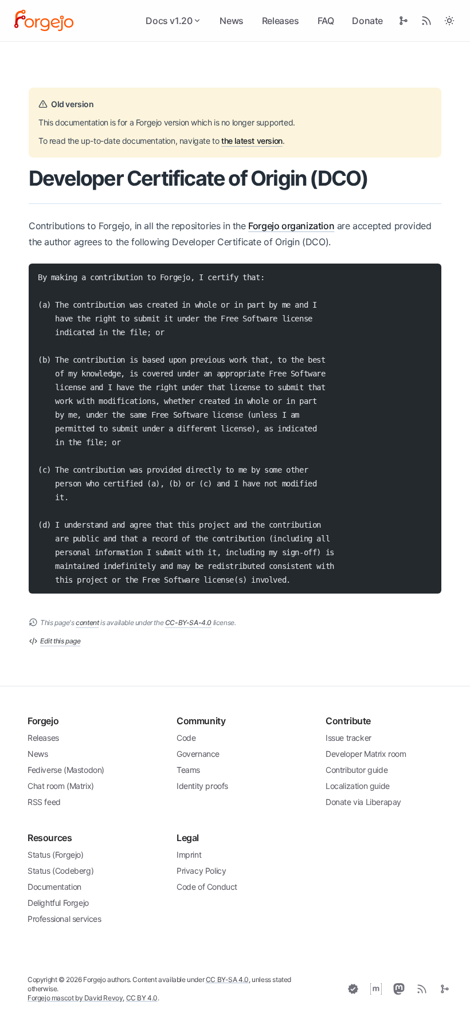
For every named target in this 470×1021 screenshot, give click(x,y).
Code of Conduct (207, 887)
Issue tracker (348, 738)
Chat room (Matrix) (61, 786)
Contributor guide (356, 770)
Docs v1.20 (169, 20)
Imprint (189, 854)
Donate (367, 20)
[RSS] (421, 988)
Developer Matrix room (366, 754)
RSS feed (44, 802)
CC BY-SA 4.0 (227, 979)
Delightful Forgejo (58, 903)
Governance (198, 754)
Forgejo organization (291, 225)
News (231, 20)
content (87, 622)
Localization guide (358, 786)
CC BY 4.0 (142, 997)
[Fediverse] (398, 988)
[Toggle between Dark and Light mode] (449, 20)
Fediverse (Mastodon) (66, 770)
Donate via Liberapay (363, 802)
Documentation (54, 887)
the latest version (252, 141)
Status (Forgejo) (56, 854)
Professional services (64, 919)
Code (186, 738)
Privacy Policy (201, 870)
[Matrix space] (376, 988)
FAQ (326, 20)
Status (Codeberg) (60, 870)
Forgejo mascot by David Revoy (75, 997)
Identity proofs (202, 786)
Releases (280, 20)
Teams (188, 770)
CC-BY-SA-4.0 (188, 622)
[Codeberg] (444, 988)
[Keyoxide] (353, 988)
